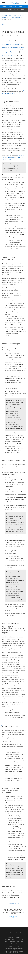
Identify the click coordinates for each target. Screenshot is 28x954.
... (8, 17)
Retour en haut (14, 903)
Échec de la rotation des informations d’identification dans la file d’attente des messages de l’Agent (14, 50)
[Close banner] (26, 6)
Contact (18, 939)
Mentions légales (8, 932)
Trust (13, 939)
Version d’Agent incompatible (10, 44)
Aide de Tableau (7, 15)
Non (15, 916)
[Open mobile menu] (3, 2)
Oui (10, 916)
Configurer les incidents (16, 17)
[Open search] (25, 2)
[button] (3, 24)
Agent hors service (7, 55)
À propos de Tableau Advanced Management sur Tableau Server (13, 157)
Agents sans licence (7, 41)
